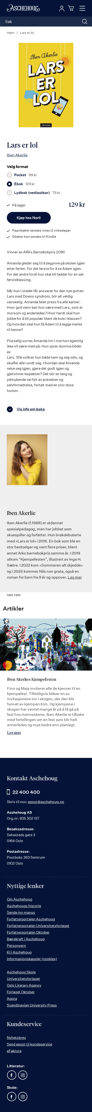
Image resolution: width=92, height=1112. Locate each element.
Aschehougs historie (24, 906)
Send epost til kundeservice (29, 1044)
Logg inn (62, 8)
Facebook (11, 1075)
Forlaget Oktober (21, 992)
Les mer (75, 577)
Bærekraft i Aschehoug (26, 939)
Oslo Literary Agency (24, 985)
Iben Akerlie (17, 155)
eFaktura (14, 1051)
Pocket (25, 175)
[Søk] (84, 21)
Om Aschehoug (19, 899)
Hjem (10, 33)
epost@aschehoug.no (46, 802)
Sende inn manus (21, 912)
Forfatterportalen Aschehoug (31, 919)
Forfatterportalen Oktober (28, 932)
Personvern (16, 945)
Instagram (22, 1075)
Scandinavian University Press (32, 1005)
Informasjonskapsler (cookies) (32, 959)
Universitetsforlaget (23, 978)
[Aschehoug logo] (23, 8)
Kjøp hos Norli (29, 217)
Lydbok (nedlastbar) (37, 193)
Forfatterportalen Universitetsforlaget (38, 925)
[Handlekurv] (71, 8)
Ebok (24, 184)
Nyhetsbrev (16, 1037)
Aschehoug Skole (21, 972)
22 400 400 (26, 792)
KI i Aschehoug (19, 952)
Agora (12, 998)
